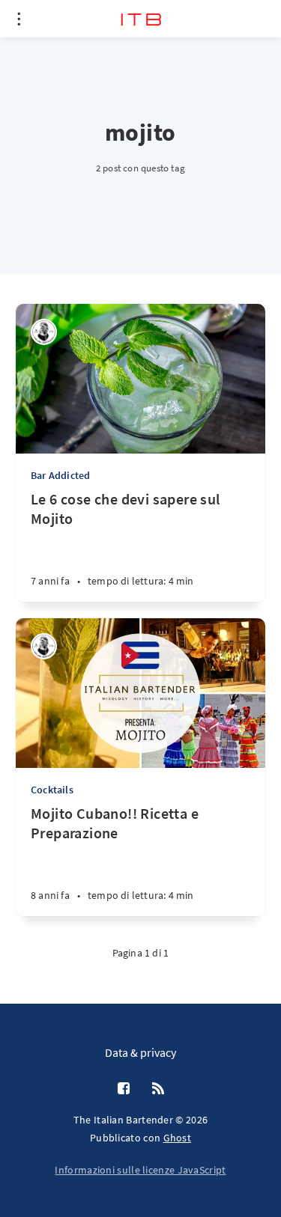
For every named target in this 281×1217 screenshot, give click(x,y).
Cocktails (52, 789)
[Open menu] (18, 18)
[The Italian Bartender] (44, 332)
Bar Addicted (60, 475)
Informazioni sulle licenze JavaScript (140, 1170)
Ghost (177, 1137)
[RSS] (158, 1089)
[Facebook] (124, 1089)
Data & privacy (140, 1052)
